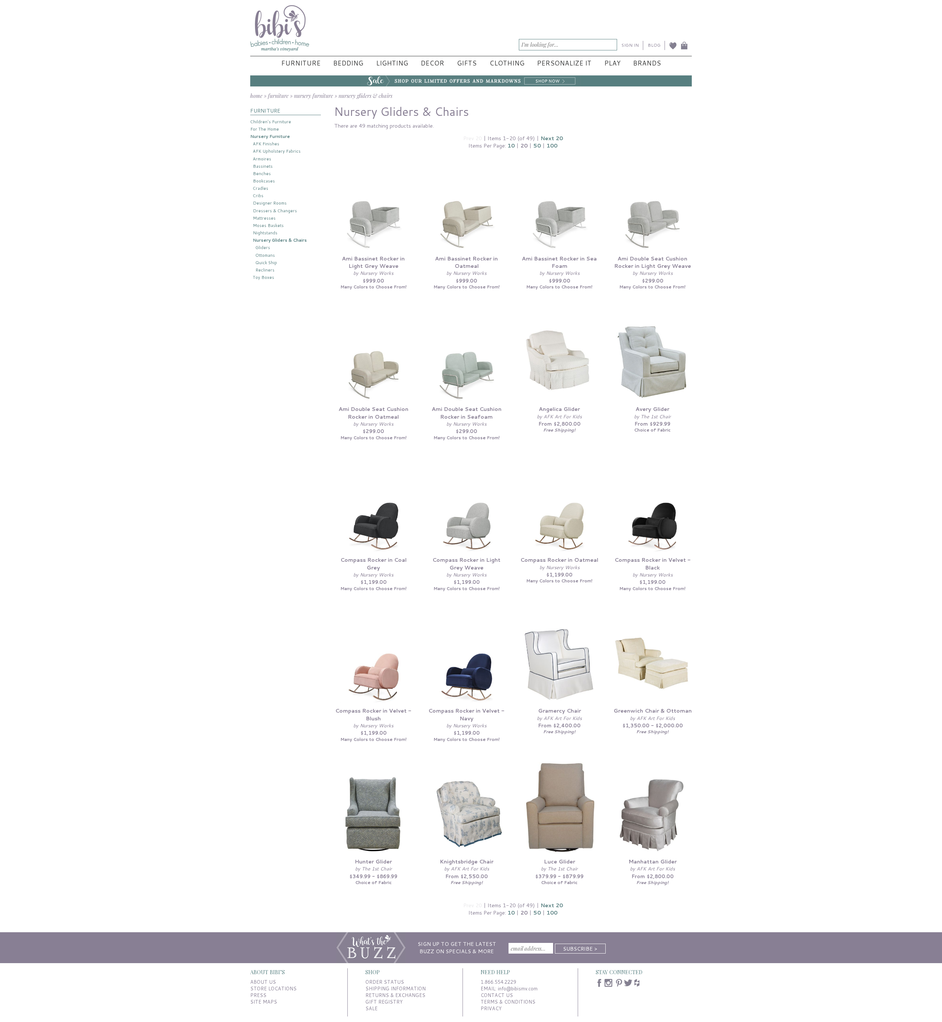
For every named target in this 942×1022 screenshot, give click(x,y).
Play (612, 63)
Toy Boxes (263, 277)
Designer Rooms (270, 203)
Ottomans (265, 255)
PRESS (258, 995)
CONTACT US (497, 995)
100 (551, 145)
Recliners (265, 270)
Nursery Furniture (270, 136)
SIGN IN (630, 45)
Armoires (262, 159)
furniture (278, 95)
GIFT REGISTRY (384, 1001)
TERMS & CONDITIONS (508, 1001)
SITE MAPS (263, 1001)
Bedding (348, 63)
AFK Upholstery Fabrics (277, 151)
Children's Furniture (270, 121)
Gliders (262, 247)
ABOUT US (263, 982)
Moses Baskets (268, 225)
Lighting (392, 63)
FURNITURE (265, 110)
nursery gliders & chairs (365, 95)
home (256, 95)
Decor (432, 63)
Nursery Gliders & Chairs (280, 240)
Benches (262, 173)
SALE (371, 1008)
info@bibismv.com (518, 988)
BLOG (654, 45)
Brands (647, 63)
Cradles (260, 188)
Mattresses (264, 218)
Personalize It (564, 63)
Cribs (258, 195)
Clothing (506, 63)
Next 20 (552, 138)
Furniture (301, 63)
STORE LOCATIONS (273, 988)
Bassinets (263, 166)
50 (537, 145)
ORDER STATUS (384, 982)
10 (511, 145)
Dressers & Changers (275, 210)
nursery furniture (313, 95)
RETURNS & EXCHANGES (395, 995)
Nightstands (265, 233)
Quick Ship (266, 262)
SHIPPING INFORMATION (395, 988)
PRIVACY (491, 1008)
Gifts (467, 63)
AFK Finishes (266, 144)
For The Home (264, 129)
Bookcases (264, 181)
